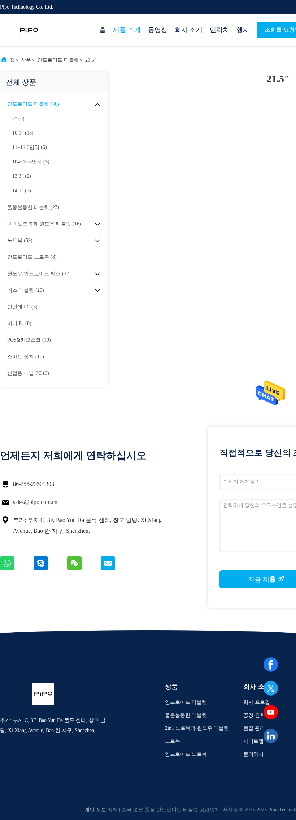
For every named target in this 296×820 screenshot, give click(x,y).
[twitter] (270, 688)
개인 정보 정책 (101, 809)
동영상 (157, 30)
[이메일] (117, 568)
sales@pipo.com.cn (35, 502)
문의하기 (253, 754)
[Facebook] (270, 664)
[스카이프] (50, 568)
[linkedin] (270, 736)
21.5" (90, 60)
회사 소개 (189, 30)
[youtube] (270, 712)
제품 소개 (127, 30)
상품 (26, 60)
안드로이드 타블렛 (58, 60)
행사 (242, 30)
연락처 (219, 30)
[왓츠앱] (17, 568)
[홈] (29, 30)
